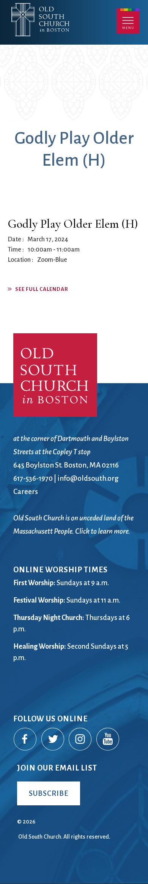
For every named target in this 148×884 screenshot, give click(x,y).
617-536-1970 (33, 478)
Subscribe (48, 793)
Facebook (25, 739)
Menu (128, 21)
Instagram (80, 739)
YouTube (108, 739)
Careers (25, 492)
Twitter (53, 739)
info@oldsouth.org (88, 478)
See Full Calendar (41, 289)
